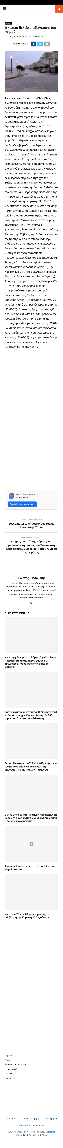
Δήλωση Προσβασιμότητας (31, 1125)
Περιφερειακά (11, 1069)
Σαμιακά (8, 23)
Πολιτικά (9, 1073)
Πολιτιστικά (10, 1078)
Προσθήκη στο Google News (22, 504)
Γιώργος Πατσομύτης (17, 36)
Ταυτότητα (11, 1118)
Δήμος (8, 1060)
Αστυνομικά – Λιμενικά (15, 1064)
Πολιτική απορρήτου (30, 1118)
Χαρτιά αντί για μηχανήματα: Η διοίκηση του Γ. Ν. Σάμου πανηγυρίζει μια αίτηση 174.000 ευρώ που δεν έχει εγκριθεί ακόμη (31, 715)
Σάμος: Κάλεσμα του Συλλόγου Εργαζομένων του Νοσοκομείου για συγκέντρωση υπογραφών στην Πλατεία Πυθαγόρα (31, 766)
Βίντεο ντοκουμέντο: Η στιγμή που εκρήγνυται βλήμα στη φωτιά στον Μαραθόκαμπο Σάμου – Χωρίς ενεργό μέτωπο (31, 818)
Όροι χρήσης (51, 1118)
